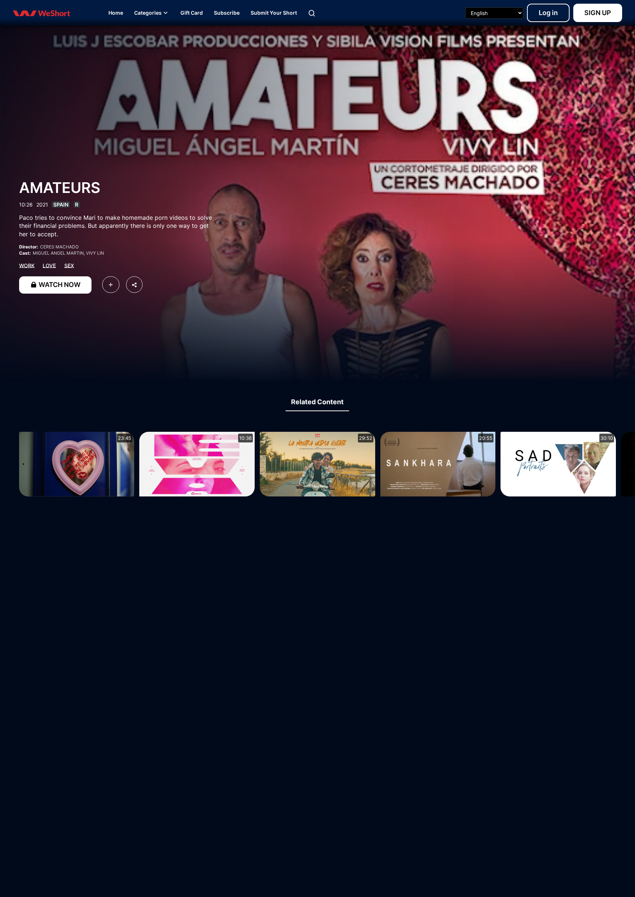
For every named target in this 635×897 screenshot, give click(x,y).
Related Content (317, 402)
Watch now (58, 284)
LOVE (49, 265)
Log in (548, 13)
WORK (27, 265)
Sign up (597, 13)
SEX (69, 265)
